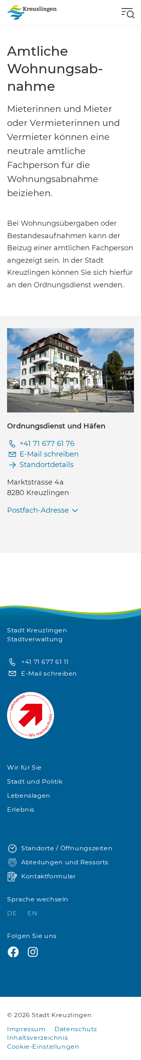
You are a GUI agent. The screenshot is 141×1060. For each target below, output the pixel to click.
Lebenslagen (29, 795)
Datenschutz (75, 1029)
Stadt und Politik (35, 781)
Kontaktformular (48, 876)
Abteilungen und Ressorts (64, 862)
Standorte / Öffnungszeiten (66, 848)
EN (32, 913)
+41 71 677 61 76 (47, 443)
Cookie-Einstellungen (43, 1046)
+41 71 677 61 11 (45, 661)
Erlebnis (20, 809)
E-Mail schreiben (49, 454)
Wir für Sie (24, 767)
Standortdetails (47, 464)
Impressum (26, 1029)
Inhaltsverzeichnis (37, 1037)
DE (13, 913)
